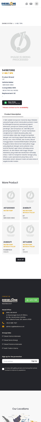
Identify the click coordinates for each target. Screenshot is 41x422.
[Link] (27, 3)
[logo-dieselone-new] (8, 4)
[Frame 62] (20, 46)
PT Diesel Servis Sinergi (10, 340)
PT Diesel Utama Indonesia (11, 336)
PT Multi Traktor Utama (10, 348)
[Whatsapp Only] (20, 102)
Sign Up (34, 361)
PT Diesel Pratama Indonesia (12, 344)
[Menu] (37, 4)
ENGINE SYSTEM (7, 23)
